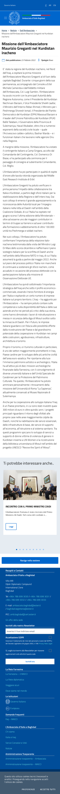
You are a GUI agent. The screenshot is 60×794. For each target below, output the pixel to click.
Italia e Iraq (11, 737)
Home (4, 30)
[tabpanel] (30, 508)
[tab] (16, 549)
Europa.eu (14, 708)
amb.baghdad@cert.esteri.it (23, 614)
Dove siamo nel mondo (16, 690)
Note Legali (48, 643)
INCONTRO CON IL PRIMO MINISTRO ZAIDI (28, 506)
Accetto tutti (48, 789)
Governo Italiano (9, 5)
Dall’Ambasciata (27, 30)
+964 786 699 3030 (18, 596)
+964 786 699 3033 (36, 599)
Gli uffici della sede (14, 620)
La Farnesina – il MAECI (17, 674)
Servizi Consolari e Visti (16, 742)
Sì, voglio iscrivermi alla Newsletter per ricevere (25, 650)
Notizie (13, 30)
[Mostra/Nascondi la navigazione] (5, 18)
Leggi (13, 526)
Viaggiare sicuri (12, 685)
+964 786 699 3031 (40, 596)
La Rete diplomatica (15, 679)
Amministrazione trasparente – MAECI (23, 764)
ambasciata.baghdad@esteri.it (27, 605)
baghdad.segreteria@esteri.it (20, 608)
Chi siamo (10, 731)
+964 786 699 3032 (15, 599)
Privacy (41, 643)
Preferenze (28, 789)
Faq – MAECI (12, 719)
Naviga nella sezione (30, 560)
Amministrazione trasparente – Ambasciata (26, 758)
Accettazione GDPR (15, 637)
